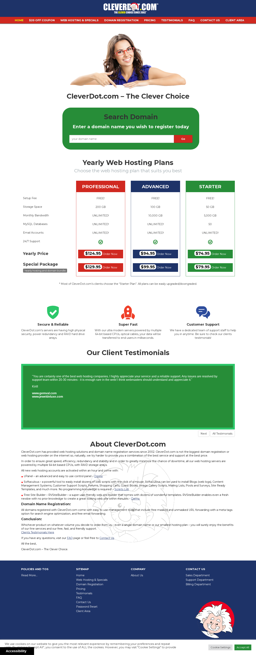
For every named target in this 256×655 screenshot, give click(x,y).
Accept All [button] (243, 647)
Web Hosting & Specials (79, 20)
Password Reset (86, 606)
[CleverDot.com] (131, 9)
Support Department (199, 580)
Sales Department (198, 575)
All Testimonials (222, 433)
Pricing (150, 20)
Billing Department (198, 584)
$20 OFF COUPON (42, 20)
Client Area (234, 20)
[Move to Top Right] (31, 650)
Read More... (29, 575)
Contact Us (210, 20)
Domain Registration (121, 20)
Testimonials (172, 20)
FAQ (192, 20)
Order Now (101, 253)
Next (204, 433)
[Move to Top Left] (29, 650)
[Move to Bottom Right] (31, 652)
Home (19, 20)
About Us (137, 575)
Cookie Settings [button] (220, 647)
